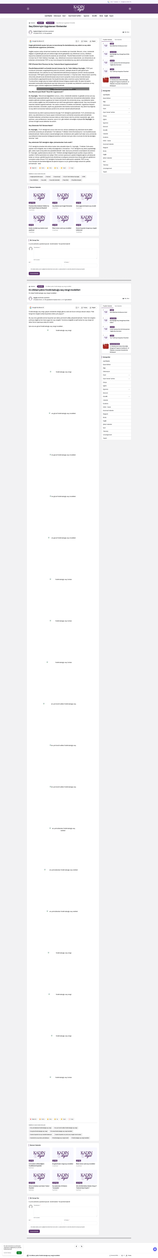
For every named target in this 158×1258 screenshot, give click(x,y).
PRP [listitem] (83, 176)
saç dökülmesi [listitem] (34, 180)
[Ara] (130, 8)
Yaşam (105, 172)
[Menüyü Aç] (28, 8)
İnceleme (105, 137)
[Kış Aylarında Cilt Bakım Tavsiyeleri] (62, 1180)
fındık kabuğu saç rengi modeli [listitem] (60, 1138)
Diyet (104, 108)
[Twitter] (82, 1246)
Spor (104, 161)
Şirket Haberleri (107, 158)
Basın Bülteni (107, 98)
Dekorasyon (106, 105)
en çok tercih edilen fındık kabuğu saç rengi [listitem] (65, 1127)
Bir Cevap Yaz (34, 240)
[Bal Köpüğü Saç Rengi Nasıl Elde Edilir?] (116, 54)
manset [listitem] (48, 176)
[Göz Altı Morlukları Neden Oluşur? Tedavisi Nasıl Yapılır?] (86, 1180)
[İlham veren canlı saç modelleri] (62, 222)
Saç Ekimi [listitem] (65, 180)
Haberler (105, 133)
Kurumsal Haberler (108, 144)
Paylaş (129, 1255)
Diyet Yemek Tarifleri (109, 112)
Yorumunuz (37, 247)
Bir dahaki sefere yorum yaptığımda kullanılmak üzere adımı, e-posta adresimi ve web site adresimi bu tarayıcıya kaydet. (58, 269)
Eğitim (105, 119)
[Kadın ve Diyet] (79, 8)
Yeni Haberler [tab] (118, 39)
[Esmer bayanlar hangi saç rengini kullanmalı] (86, 222)
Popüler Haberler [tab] (107, 39)
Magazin (105, 147)
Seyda (35, 297)
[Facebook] (76, 1246)
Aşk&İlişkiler (106, 94)
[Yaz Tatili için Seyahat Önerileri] (116, 71)
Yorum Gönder (34, 273)
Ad (30, 262)
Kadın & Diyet (37, 31)
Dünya (105, 116)
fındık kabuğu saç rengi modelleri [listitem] (80, 1138)
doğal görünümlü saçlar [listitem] (36, 176)
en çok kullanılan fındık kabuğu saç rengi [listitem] (40, 1127)
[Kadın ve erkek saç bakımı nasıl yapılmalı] (39, 222)
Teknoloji (105, 165)
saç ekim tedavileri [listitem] (54, 180)
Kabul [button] (19, 1252)
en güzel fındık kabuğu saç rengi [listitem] (38, 1131)
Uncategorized (107, 168)
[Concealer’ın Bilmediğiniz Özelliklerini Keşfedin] (39, 1157)
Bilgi (104, 101)
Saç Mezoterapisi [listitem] (76, 180)
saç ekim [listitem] (43, 180)
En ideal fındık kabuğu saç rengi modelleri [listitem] (61, 1131)
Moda (104, 151)
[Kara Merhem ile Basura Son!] (116, 46)
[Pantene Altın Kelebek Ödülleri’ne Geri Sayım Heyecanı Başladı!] (39, 200)
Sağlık (104, 154)
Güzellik (105, 130)
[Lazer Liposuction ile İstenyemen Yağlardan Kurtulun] (116, 63)
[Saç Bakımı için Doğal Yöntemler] (62, 200)
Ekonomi (105, 126)
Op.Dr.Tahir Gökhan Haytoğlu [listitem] (71, 176)
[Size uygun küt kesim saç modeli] (86, 200)
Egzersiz (105, 123)
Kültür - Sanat (107, 140)
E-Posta (66, 262)
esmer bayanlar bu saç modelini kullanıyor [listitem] (41, 1134)
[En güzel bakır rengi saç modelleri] (62, 1157)
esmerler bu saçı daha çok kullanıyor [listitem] (39, 1138)
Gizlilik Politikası (7, 1252)
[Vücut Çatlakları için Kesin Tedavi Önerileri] (39, 1180)
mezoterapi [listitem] (56, 176)
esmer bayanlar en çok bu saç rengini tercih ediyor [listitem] (68, 1134)
